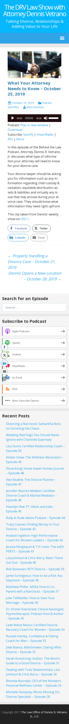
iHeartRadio (45, 134)
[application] (34, 118)
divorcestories (35, 107)
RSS (10, 139)
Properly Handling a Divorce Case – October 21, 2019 (31, 261)
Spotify (28, 134)
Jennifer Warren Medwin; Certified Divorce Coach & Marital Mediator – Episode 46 (31, 495)
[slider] (54, 117)
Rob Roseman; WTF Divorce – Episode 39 (35, 569)
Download (15, 130)
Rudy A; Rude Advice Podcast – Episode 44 (35, 518)
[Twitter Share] (4, 355)
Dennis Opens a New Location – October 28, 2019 (34, 276)
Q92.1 (25, 219)
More (20, 139)
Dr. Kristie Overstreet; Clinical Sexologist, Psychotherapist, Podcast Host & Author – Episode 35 (35, 614)
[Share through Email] (4, 371)
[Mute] (46, 118)
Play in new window (34, 125)
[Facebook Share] (4, 347)
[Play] (13, 118)
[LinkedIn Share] (4, 363)
